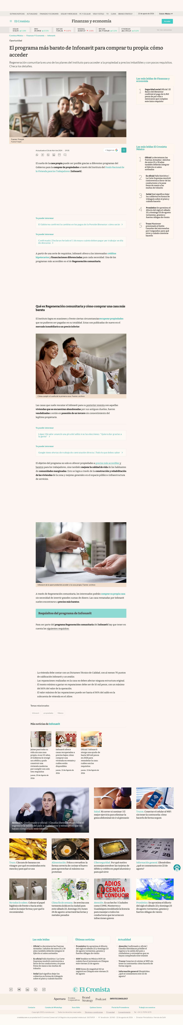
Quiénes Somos (96, 1007)
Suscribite (76, 1007)
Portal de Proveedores (120, 1007)
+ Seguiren (112, 150)
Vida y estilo (98, 14)
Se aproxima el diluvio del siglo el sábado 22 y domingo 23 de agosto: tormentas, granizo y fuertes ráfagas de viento (158, 213)
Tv (107, 14)
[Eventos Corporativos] (74, 999)
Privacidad (110, 1012)
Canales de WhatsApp (53, 1007)
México (60, 713)
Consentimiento (124, 1012)
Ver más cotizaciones (164, 30)
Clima (113, 14)
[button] (177, 867)
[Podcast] (101, 999)
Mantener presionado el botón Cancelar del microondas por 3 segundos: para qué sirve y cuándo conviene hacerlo (157, 229)
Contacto (31, 1007)
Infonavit (51, 36)
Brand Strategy (125, 14)
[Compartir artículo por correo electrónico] (59, 155)
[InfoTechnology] (119, 999)
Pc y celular (85, 14)
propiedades (48, 713)
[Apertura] (59, 999)
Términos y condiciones (94, 1012)
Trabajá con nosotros (147, 1007)
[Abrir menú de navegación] (10, 21)
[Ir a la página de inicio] (22, 21)
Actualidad (32, 14)
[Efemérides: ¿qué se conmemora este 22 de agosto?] (155, 849)
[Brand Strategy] (87, 999)
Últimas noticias (17, 14)
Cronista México (16, 36)
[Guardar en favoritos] (123, 150)
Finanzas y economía (49, 14)
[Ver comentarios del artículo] (65, 155)
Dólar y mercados (69, 14)
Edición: (164, 14)
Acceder (167, 21)
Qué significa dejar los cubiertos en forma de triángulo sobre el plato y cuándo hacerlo (158, 198)
